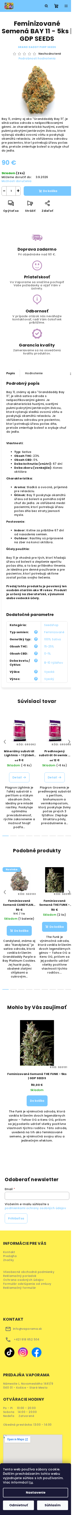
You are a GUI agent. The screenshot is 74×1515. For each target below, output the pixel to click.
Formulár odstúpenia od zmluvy (28, 1284)
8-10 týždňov (53, 663)
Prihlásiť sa (16, 1218)
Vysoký (49, 679)
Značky (8, 1260)
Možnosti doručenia (16, 181)
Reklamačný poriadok (21, 1276)
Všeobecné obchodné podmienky (29, 1272)
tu (31, 1482)
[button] (37, 1112)
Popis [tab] (10, 373)
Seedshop (51, 625)
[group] (37, 1089)
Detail (17, 777)
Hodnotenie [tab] (34, 373)
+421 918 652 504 (26, 1339)
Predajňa (10, 1256)
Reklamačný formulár (21, 1288)
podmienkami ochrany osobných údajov (35, 1208)
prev (5, 742)
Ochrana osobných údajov (24, 1280)
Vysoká (49, 672)
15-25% (49, 646)
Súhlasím (53, 1505)
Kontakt (9, 1252)
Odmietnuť (18, 1505)
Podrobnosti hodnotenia (37, 58)
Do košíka (50, 191)
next (69, 742)
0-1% (47, 654)
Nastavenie (35, 1492)
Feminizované (54, 632)
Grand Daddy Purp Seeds (37, 47)
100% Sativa (52, 639)
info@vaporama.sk (27, 1329)
